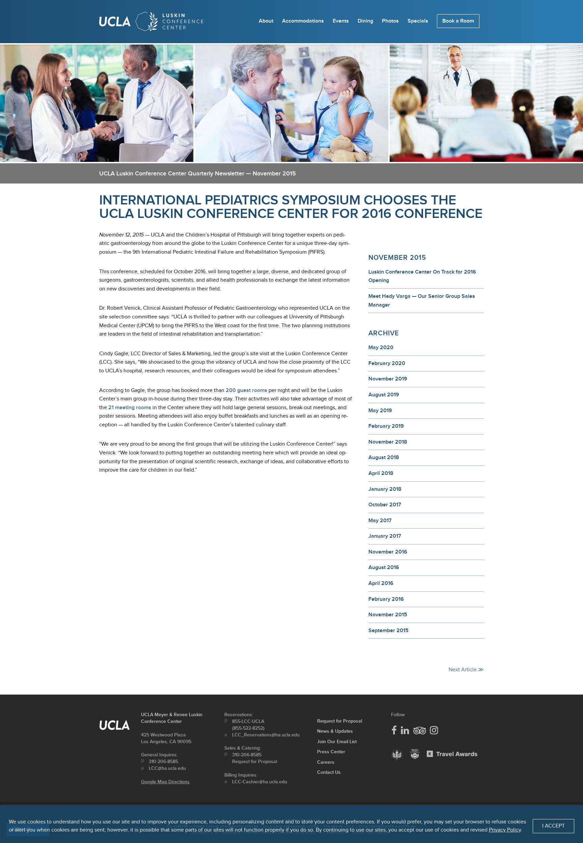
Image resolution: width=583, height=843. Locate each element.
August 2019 (383, 395)
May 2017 (380, 520)
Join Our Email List (337, 741)
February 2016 (386, 599)
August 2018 (383, 457)
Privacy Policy (505, 830)
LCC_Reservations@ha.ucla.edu (266, 735)
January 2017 (384, 536)
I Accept (553, 826)
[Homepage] (151, 23)
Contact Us (329, 772)
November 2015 (387, 615)
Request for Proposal (254, 761)
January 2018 (384, 489)
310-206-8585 (163, 761)
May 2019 (380, 411)
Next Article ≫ (466, 670)
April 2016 (380, 583)
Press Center (331, 752)
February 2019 (386, 426)
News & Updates (335, 731)
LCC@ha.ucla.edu (167, 768)
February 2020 (386, 363)
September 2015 (388, 630)
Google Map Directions (165, 782)
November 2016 (387, 552)
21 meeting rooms (129, 407)
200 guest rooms (246, 390)
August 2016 (383, 567)
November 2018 (387, 442)
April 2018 (380, 473)
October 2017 (384, 505)
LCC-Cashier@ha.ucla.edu (259, 782)
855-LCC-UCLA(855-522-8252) (248, 725)
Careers (325, 762)
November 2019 (387, 379)
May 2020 (380, 347)
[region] (291, 824)
